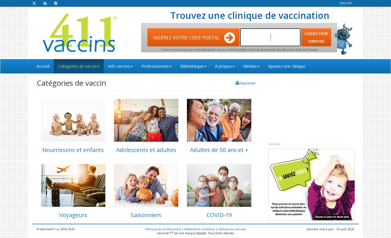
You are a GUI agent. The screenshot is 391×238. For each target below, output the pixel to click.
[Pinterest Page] (55, 3)
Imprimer (248, 83)
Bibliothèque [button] (192, 66)
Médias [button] (250, 66)
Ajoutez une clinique (286, 66)
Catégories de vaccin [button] (77, 66)
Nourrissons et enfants (73, 150)
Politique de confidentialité (163, 229)
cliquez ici (223, 49)
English (345, 3)
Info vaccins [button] (119, 66)
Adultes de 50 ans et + (219, 150)
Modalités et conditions (199, 229)
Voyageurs (73, 215)
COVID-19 (219, 215)
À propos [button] (223, 66)
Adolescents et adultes (146, 150)
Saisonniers (146, 215)
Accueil (43, 66)
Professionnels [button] (155, 66)
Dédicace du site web (232, 229)
